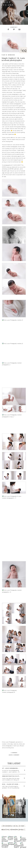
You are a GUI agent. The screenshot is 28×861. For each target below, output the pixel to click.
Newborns (11, 55)
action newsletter (19, 173)
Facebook (22, 171)
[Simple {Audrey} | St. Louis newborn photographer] (14, 42)
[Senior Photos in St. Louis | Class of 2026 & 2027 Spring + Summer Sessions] (24, 778)
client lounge (13, 160)
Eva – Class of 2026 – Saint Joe (15, 784)
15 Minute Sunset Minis (12, 812)
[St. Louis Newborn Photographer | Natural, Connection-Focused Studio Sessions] (25, 770)
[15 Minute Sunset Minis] (14, 804)
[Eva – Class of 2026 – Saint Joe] (24, 786)
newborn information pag (12, 156)
